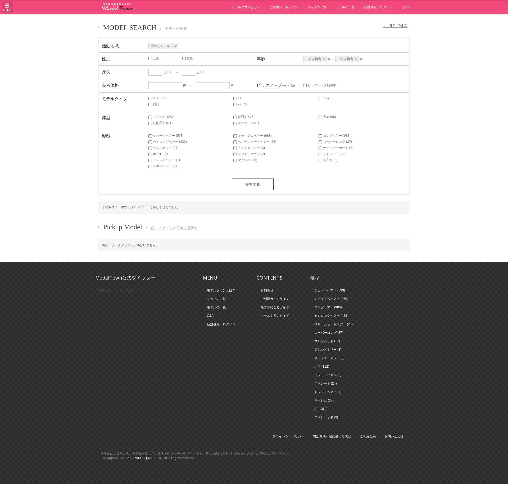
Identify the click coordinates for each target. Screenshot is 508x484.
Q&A (405, 7)
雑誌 (156, 104)
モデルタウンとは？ (246, 7)
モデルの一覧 (345, 7)
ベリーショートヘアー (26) (257, 142)
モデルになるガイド (275, 307)
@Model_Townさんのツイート (120, 290)
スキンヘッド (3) (165, 166)
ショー (328, 98)
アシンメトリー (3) (251, 148)
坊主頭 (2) (330, 160)
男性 (190, 58)
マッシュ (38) (247, 160)
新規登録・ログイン (378, 7)
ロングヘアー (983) (337, 136)
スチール (159, 98)
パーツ (242, 104)
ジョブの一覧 (316, 7)
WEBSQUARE (145, 458)
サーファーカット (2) (338, 148)
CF (240, 98)
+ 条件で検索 (395, 26)
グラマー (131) (248, 123)
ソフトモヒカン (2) (251, 154)
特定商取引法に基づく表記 (332, 436)
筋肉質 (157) (162, 123)
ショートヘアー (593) (168, 136)
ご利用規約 (368, 436)
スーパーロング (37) (337, 142)
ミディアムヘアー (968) (255, 136)
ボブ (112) (160, 154)
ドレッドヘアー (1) (166, 160)
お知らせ (267, 290)
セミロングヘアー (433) (170, 142)
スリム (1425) (163, 117)
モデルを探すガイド (275, 316)
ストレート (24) (334, 154)
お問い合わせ (393, 436)
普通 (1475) (246, 117)
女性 (156, 58)
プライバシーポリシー (288, 436)
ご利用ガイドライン (283, 7)
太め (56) (329, 117)
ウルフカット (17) (166, 148)
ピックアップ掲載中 (322, 85)
